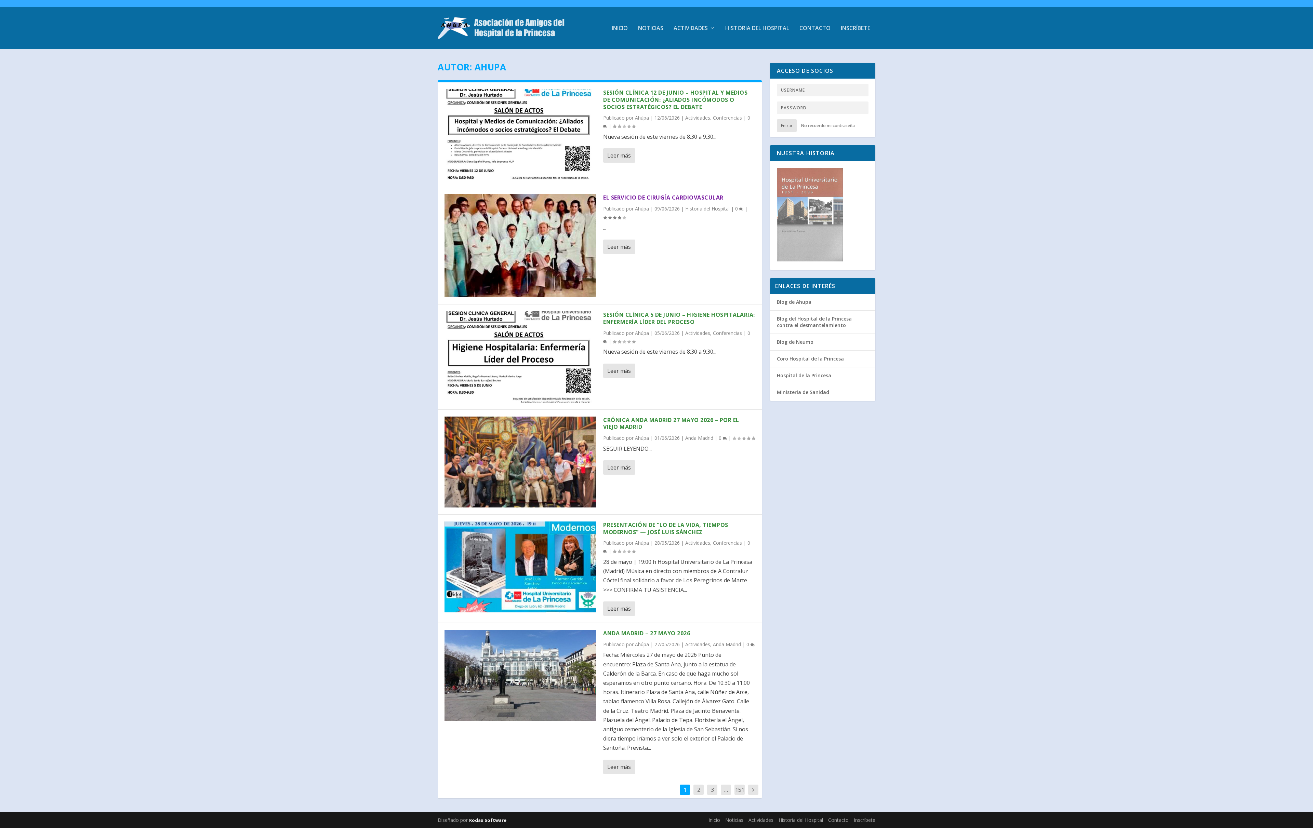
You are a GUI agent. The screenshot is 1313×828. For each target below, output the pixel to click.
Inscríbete (855, 28)
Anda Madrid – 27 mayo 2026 (646, 633)
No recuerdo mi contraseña (828, 125)
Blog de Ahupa (794, 302)
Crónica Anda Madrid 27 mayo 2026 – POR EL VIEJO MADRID (671, 423)
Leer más (619, 155)
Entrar (787, 125)
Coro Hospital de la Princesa (810, 358)
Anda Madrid (699, 438)
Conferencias (727, 117)
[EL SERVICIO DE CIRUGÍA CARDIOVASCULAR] (520, 245)
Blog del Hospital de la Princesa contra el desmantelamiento (814, 321)
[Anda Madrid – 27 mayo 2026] (520, 675)
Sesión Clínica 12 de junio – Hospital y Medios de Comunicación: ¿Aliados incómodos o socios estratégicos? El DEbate (675, 100)
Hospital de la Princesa (804, 375)
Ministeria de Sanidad (803, 392)
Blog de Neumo (795, 342)
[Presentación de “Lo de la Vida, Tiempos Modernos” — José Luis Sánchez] (520, 566)
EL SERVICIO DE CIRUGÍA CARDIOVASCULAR (663, 197)
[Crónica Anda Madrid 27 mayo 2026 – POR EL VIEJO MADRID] (520, 462)
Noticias (650, 28)
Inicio (620, 28)
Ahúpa (642, 117)
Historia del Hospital (757, 28)
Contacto (815, 28)
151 (739, 789)
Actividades (691, 28)
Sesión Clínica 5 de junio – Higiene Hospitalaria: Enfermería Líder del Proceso (679, 318)
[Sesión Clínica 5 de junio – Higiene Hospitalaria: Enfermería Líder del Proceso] (520, 356)
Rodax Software (487, 820)
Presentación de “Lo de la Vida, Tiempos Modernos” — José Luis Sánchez (665, 528)
